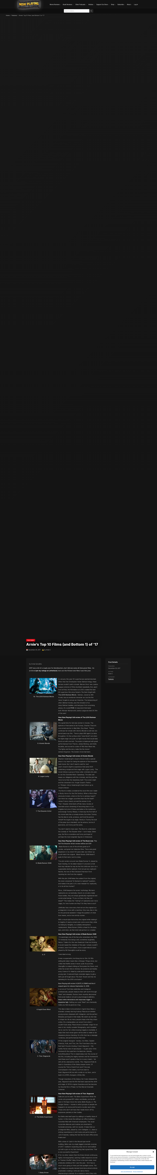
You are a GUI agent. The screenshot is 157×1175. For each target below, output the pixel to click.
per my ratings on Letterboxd (46, 671)
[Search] (91, 10)
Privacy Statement (138, 1171)
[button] (153, 1152)
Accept (132, 1167)
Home (8, 15)
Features (14, 15)
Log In (136, 4)
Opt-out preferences (126, 1171)
